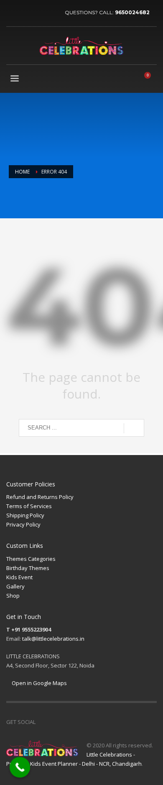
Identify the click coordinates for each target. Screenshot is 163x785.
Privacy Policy (23, 524)
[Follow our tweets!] (54, 722)
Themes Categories (31, 559)
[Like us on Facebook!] (42, 722)
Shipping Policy (25, 515)
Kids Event (19, 577)
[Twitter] (25, 12)
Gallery (15, 586)
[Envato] (79, 722)
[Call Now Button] (20, 767)
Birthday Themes (27, 568)
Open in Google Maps (38, 683)
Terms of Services (29, 506)
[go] (134, 428)
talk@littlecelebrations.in (53, 638)
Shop (13, 595)
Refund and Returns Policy (40, 497)
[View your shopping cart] (151, 79)
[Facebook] (12, 12)
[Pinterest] (37, 12)
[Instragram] (50, 12)
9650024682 (132, 12)
